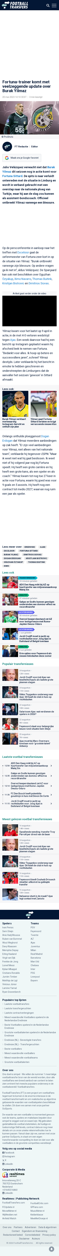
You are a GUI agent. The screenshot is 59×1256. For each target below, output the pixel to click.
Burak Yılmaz (11, 555)
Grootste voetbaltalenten (17, 1062)
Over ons (7, 1227)
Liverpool (35, 976)
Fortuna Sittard (12, 176)
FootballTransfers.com (13, 1202)
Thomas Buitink (42, 279)
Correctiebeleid (32, 1235)
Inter (33, 969)
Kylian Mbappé (9, 969)
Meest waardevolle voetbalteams (21, 1057)
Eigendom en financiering (34, 1231)
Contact (16, 1231)
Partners (18, 1227)
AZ (32, 939)
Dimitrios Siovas (39, 283)
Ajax (13, 339)
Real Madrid (36, 954)
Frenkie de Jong (10, 961)
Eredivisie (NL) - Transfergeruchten (22, 1044)
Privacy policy (49, 1235)
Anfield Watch (9, 1218)
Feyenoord (36, 931)
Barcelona (36, 958)
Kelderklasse (37, 1214)
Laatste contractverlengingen (19, 1013)
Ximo (6, 566)
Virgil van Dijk (9, 958)
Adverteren (30, 1227)
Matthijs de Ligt (10, 980)
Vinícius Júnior (9, 984)
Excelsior (23, 252)
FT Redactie (21, 146)
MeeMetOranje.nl (39, 1218)
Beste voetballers (13, 1049)
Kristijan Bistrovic (13, 283)
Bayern (34, 980)
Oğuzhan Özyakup (13, 562)
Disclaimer (24, 1238)
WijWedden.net (9, 1214)
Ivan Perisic (8, 927)
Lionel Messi (8, 965)
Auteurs (36, 1238)
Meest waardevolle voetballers (20, 1053)
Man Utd (35, 961)
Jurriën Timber (10, 976)
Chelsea (35, 965)
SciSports (7, 1108)
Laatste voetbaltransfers (17, 1004)
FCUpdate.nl (8, 1207)
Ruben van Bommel (12, 939)
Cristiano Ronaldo (11, 973)
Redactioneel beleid (13, 1235)
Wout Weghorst (10, 942)
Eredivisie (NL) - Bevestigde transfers (23, 1040)
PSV (33, 927)
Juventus (35, 946)
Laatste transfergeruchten (18, 1008)
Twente (34, 935)
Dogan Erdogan (12, 558)
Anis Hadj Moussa (11, 935)
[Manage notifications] (51, 1249)
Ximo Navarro (22, 279)
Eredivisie (30, 547)
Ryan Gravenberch (11, 992)
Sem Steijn (7, 931)
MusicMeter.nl (37, 1211)
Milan (33, 950)
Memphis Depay (10, 950)
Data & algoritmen (47, 1227)
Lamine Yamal (9, 988)
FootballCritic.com (39, 1203)
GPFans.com (37, 1207)
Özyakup (7, 279)
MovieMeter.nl (9, 1211)
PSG (33, 973)
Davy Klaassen (9, 946)
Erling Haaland (9, 954)
